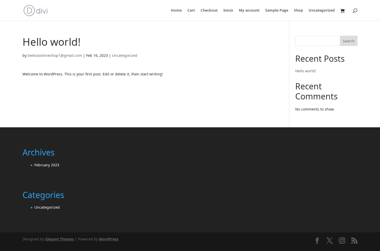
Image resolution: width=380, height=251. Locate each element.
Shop (298, 11)
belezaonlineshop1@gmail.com (55, 55)
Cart (191, 11)
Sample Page (276, 11)
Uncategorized (322, 11)
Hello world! (305, 70)
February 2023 (46, 164)
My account (249, 11)
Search (349, 40)
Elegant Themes (59, 239)
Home (176, 11)
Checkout (209, 11)
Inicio (228, 11)
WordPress (108, 239)
